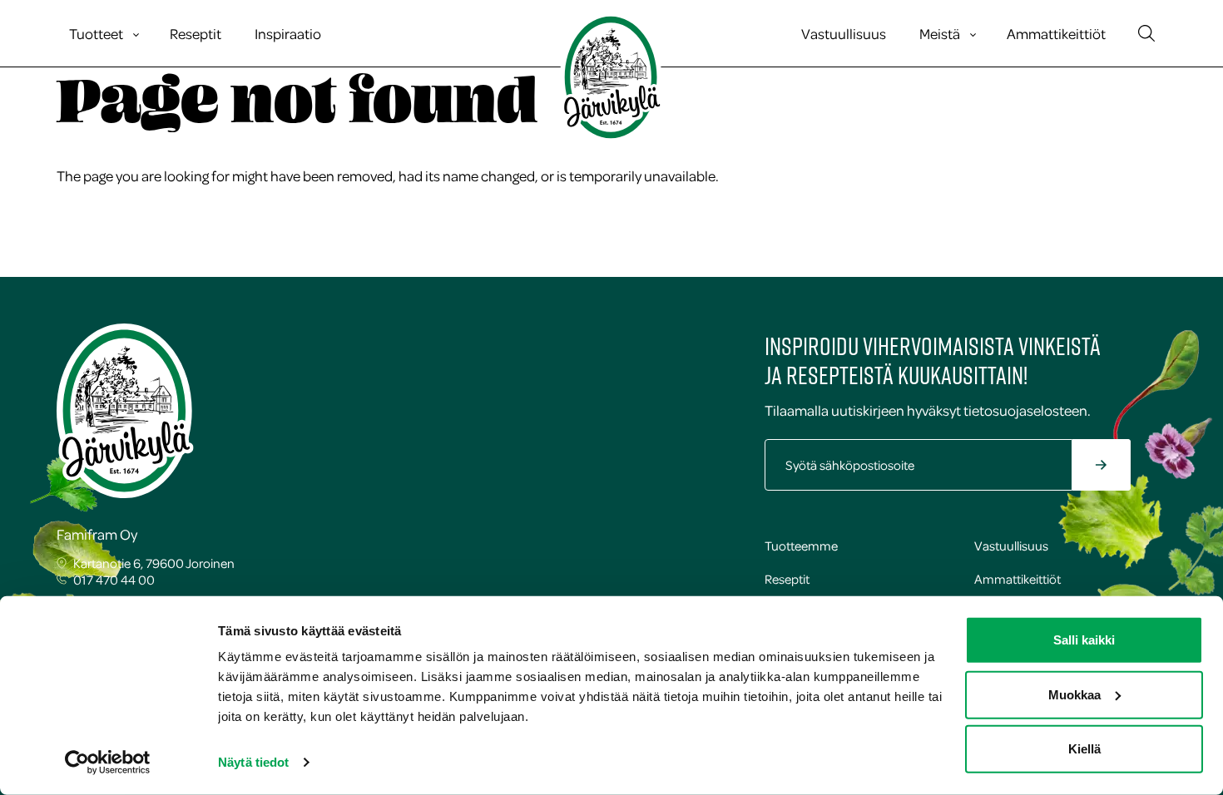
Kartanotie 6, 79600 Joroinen (154, 563)
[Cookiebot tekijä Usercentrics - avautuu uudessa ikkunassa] (108, 762)
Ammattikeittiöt (1056, 33)
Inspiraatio (288, 33)
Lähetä (1137, 466)
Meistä (939, 33)
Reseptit (195, 33)
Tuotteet (96, 33)
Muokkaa (1074, 694)
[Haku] (1146, 33)
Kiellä (1084, 749)
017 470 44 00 (114, 579)
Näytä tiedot (253, 762)
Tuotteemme (801, 545)
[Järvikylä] (611, 77)
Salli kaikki (1084, 640)
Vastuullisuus (843, 33)
